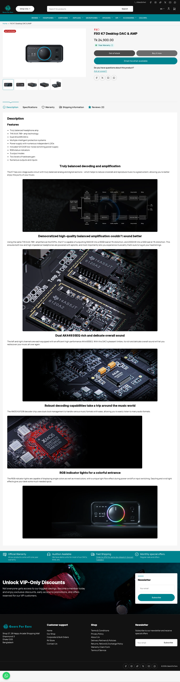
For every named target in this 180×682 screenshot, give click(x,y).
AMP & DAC (77, 18)
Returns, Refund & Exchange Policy (107, 643)
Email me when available (135, 60)
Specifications (30, 107)
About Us (95, 637)
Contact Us (52, 643)
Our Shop (51, 633)
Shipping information (73, 107)
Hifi (116, 18)
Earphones (63, 18)
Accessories (128, 18)
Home (5, 23)
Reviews (98, 107)
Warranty (50, 107)
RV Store (51, 640)
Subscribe (156, 597)
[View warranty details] (112, 45)
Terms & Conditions (100, 630)
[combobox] (90, 9)
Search (125, 9)
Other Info (24, 9)
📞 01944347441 (140, 2)
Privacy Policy (97, 633)
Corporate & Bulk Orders (58, 637)
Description (12, 107)
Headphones (48, 18)
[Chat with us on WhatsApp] (6, 675)
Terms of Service (98, 650)
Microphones (92, 18)
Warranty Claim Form (100, 647)
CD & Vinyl (143, 18)
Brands (35, 18)
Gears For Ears (172, 666)
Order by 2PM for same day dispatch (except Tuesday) (114, 558)
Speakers (106, 18)
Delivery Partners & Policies (103, 640)
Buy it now (157, 53)
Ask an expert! (100, 71)
